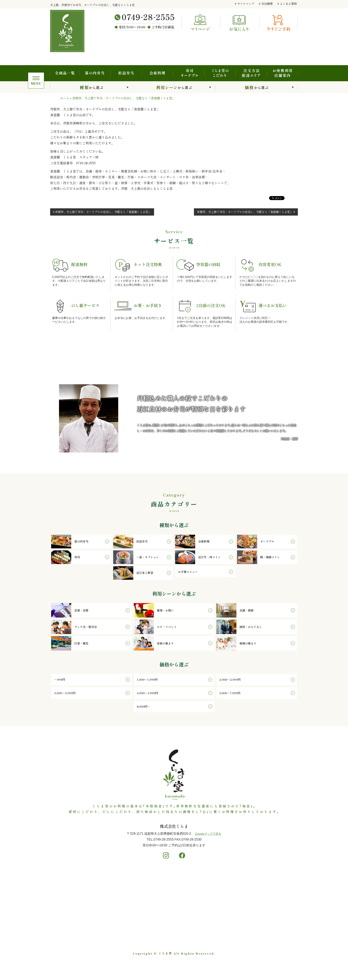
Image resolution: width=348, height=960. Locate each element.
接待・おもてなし (117, 909)
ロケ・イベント (115, 904)
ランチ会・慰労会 (117, 898)
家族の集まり (114, 920)
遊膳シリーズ (261, 880)
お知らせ (258, 892)
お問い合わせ (261, 910)
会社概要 (267, 4)
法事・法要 (112, 881)
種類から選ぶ (91, 87)
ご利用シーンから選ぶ (174, 87)
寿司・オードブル (188, 73)
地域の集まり (114, 926)
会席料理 (157, 73)
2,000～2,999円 (165, 892)
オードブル (62, 898)
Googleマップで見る (208, 833)
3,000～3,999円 (165, 898)
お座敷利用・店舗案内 (282, 73)
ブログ (256, 898)
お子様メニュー (65, 931)
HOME (208, 874)
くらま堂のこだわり (219, 73)
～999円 (160, 881)
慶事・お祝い (114, 887)
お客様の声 (259, 886)
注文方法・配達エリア (251, 73)
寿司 (58, 904)
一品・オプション (67, 909)
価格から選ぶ (256, 87)
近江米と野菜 (64, 926)
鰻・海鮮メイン (65, 920)
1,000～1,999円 (165, 887)
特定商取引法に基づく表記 (270, 934)
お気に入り (259, 922)
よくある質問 (288, 4)
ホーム (64, 98)
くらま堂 (165, 953)
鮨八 (255, 874)
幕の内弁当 (95, 73)
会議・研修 (112, 892)
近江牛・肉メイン (67, 915)
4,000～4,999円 (165, 904)
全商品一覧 (64, 73)
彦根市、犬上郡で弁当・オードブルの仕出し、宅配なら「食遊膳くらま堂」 (103, 212)
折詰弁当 (126, 73)
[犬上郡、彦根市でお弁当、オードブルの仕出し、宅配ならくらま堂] (73, 31)
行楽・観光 (112, 915)
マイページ (259, 928)
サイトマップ (245, 4)
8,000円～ (161, 915)
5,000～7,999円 (165, 909)
